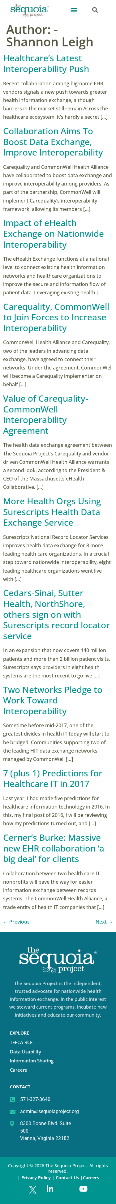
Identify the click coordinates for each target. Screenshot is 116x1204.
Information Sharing (32, 1060)
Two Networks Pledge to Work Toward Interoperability (52, 700)
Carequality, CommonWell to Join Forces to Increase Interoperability (56, 317)
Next (104, 921)
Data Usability (25, 1051)
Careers (18, 1070)
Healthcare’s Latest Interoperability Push (46, 63)
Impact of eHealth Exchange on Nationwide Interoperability (53, 233)
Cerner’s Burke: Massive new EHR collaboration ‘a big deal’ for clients (53, 848)
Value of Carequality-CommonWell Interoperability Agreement (45, 414)
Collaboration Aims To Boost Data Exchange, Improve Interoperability (53, 141)
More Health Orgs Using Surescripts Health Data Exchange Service (52, 511)
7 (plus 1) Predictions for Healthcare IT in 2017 (52, 778)
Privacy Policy (36, 1178)
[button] (74, 10)
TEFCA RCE (21, 1042)
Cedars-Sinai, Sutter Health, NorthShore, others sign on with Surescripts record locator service (56, 614)
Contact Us (68, 1178)
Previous (16, 921)
